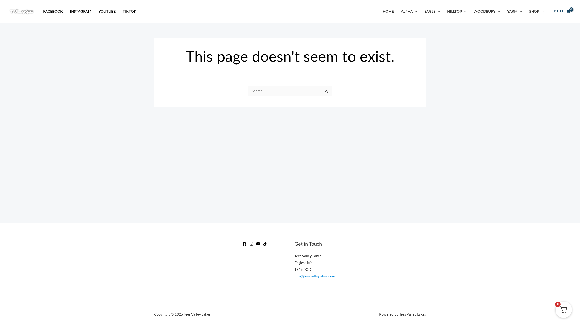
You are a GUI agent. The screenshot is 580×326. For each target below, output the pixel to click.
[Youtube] (258, 244)
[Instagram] (251, 244)
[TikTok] (265, 244)
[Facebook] (245, 244)
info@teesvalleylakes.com (315, 276)
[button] (415, 11)
